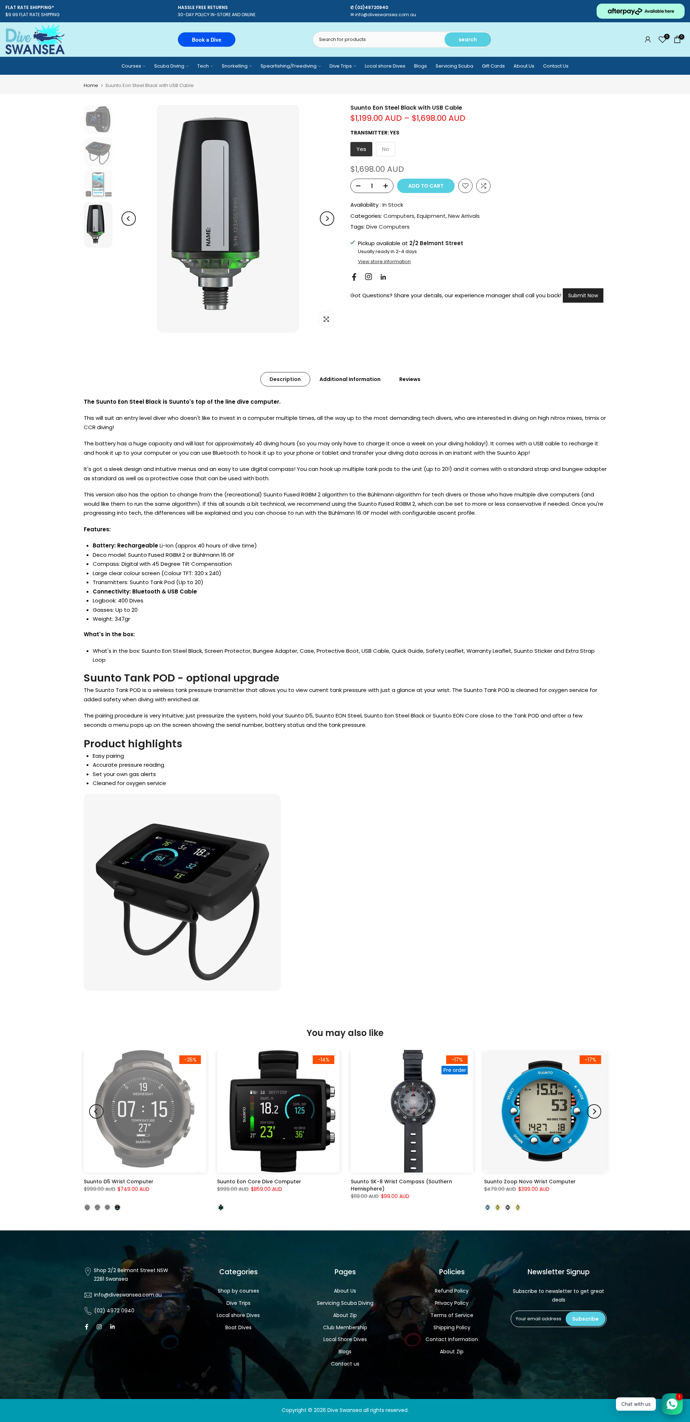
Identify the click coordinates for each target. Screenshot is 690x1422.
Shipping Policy (451, 1327)
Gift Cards (493, 66)
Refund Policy (452, 1290)
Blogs (420, 66)
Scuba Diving (169, 66)
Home (91, 85)
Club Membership (345, 1327)
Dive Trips (341, 66)
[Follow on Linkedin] (383, 277)
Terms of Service (452, 1315)
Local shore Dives (385, 66)
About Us (524, 66)
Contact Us (556, 66)
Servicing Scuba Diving (345, 1303)
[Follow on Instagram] (368, 276)
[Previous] (128, 218)
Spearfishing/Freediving (289, 66)
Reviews (409, 379)
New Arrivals (464, 216)
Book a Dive (206, 39)
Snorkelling (235, 66)
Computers (398, 216)
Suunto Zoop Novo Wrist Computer (529, 1181)
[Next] (327, 218)
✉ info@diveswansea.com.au (383, 15)
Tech (203, 66)
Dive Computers (388, 226)
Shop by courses (238, 1290)
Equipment (431, 216)
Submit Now (583, 295)
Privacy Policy (452, 1303)
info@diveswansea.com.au (128, 1294)
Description (285, 379)
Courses (131, 66)
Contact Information (452, 1339)
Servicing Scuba (454, 66)
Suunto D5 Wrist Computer (118, 1181)
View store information (384, 261)
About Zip (345, 1315)
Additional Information (350, 379)
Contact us (345, 1363)
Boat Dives (238, 1327)
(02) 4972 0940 (114, 1310)
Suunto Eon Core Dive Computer (259, 1181)
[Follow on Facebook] (354, 277)
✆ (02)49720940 (369, 7)
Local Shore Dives (345, 1339)
